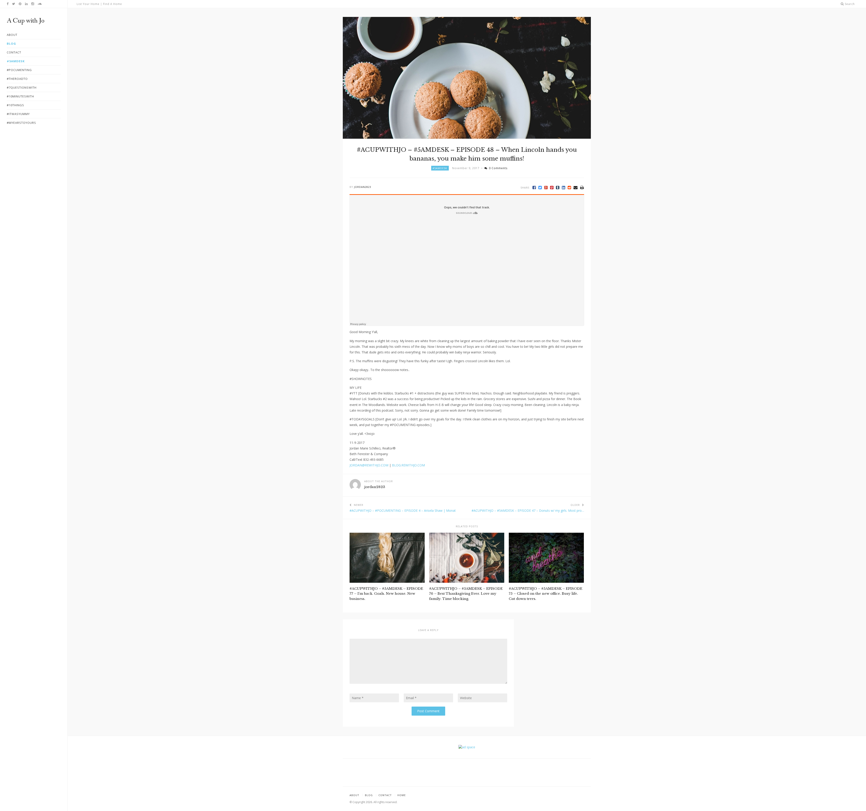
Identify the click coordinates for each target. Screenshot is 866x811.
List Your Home (88, 4)
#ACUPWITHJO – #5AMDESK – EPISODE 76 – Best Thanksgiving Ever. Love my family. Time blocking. (466, 593)
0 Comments (498, 168)
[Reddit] (569, 187)
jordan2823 (362, 187)
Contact (385, 795)
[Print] (582, 187)
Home (401, 795)
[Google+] (546, 187)
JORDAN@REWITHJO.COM (369, 465)
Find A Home (112, 4)
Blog (369, 795)
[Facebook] (534, 187)
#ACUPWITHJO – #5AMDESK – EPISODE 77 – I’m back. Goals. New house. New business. (386, 593)
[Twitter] (540, 187)
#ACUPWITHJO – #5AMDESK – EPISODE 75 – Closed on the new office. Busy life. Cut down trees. (545, 593)
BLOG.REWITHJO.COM (408, 465)
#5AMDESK (440, 168)
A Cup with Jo (25, 20)
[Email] (575, 187)
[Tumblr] (558, 187)
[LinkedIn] (563, 187)
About (354, 795)
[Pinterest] (552, 187)
